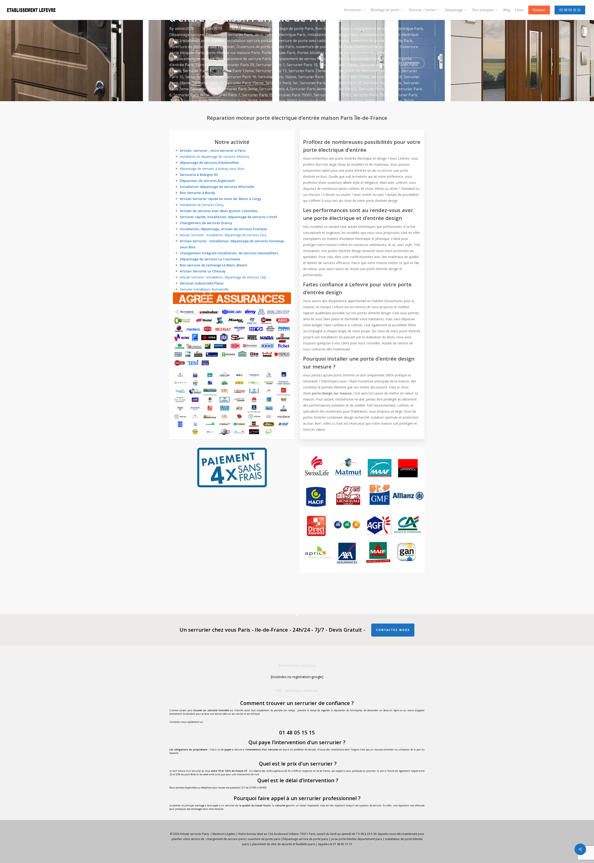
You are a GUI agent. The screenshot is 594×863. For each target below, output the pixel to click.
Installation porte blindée (202, 40)
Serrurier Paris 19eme (244, 82)
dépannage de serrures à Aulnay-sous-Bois (212, 168)
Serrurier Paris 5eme (376, 88)
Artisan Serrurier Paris (251, 28)
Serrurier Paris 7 (225, 94)
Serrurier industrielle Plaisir (202, 283)
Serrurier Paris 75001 (293, 94)
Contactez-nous (393, 630)
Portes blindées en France (319, 52)
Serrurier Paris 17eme (350, 76)
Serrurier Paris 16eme (277, 76)
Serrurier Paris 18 (386, 76)
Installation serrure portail (249, 40)
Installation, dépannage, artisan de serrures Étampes (223, 229)
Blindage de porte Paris (293, 28)
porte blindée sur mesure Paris (233, 52)
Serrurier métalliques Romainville (204, 289)
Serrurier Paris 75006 (239, 100)
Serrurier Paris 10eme (338, 64)
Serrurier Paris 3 (204, 88)
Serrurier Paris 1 (270, 64)
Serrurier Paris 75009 (356, 100)
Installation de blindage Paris (332, 34)
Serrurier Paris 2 (314, 82)
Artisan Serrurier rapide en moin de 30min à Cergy (220, 199)
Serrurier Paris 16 (240, 76)
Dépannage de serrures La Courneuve (210, 259)
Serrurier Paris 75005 (200, 100)
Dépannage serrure (186, 34)
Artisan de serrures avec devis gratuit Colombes (219, 211)
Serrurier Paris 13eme (307, 70)
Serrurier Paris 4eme (308, 88)
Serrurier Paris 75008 (317, 100)
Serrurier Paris (208, 64)
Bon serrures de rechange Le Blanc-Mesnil (213, 265)
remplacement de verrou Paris (299, 58)
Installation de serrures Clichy (202, 205)
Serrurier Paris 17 (313, 76)
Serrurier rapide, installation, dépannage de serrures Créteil (228, 217)
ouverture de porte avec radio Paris (382, 40)
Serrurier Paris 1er (281, 82)
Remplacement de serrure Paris (243, 58)
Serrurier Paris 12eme (235, 70)
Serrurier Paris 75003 (371, 94)
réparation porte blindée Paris (353, 58)
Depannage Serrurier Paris (229, 34)
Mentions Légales (224, 834)
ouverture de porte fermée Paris (324, 46)
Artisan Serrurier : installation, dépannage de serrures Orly (223, 277)
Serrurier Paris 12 (198, 70)
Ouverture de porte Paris (376, 46)
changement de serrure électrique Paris (388, 28)
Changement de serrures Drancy (206, 223)
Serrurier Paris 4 (273, 88)
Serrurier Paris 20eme (382, 82)
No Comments (408, 62)
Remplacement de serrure (191, 58)
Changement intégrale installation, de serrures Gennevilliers (229, 253)
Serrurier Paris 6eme (191, 94)
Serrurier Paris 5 (342, 88)
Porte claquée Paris (278, 52)
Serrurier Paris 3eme (239, 88)
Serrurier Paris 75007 (278, 100)
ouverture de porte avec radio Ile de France (311, 40)
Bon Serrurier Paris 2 (333, 28)
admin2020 (184, 28)
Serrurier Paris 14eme (380, 70)
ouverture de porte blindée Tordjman (202, 46)
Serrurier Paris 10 (302, 64)
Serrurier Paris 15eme (204, 76)
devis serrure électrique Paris (280, 34)
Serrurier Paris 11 (374, 64)
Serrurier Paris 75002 (332, 94)
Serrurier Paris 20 (345, 82)
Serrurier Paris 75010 (395, 100)
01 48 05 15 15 (297, 732)
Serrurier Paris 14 (344, 70)
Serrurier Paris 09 (238, 64)
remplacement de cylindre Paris (371, 52)
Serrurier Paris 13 (271, 70)
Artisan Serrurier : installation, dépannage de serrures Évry (223, 235)
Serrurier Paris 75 (257, 94)
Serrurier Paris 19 (208, 82)
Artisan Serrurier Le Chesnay (203, 271)
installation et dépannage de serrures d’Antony (214, 156)
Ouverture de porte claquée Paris (265, 46)
